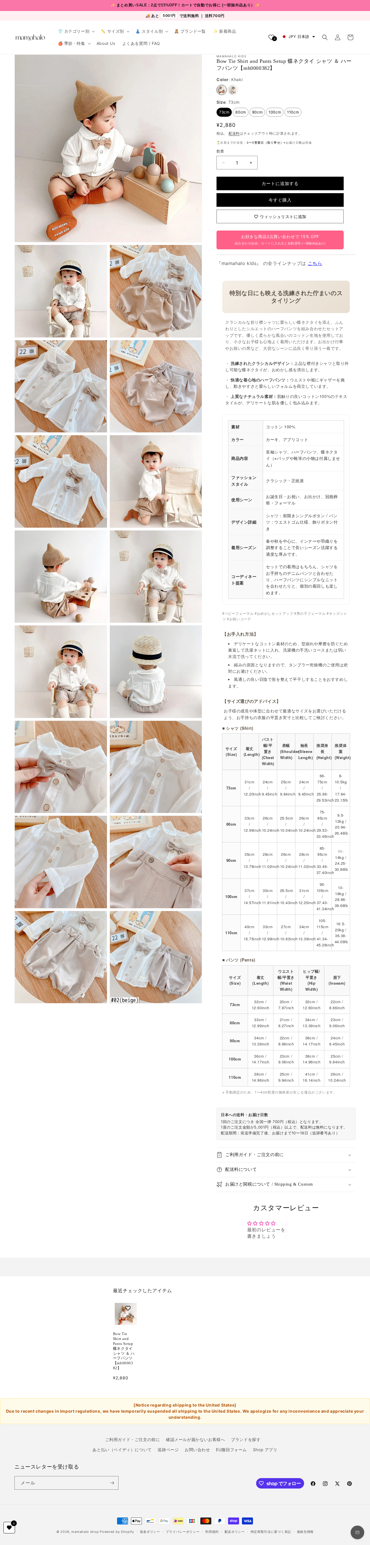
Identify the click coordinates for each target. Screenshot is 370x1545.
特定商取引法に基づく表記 (271, 1532)
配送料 (234, 133)
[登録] (112, 1483)
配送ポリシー (235, 1532)
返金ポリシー (150, 1532)
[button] (75, 31)
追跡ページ (168, 1449)
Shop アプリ (265, 1449)
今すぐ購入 (280, 200)
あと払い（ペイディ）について (121, 1449)
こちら (315, 263)
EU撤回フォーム (231, 1449)
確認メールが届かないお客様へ (195, 1439)
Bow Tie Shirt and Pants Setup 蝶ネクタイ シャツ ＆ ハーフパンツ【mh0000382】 (124, 1351)
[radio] (222, 90)
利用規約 (212, 1532)
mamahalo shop (85, 1532)
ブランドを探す (245, 1439)
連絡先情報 (305, 1532)
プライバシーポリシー (182, 1532)
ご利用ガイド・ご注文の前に (132, 1439)
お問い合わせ (197, 1449)
